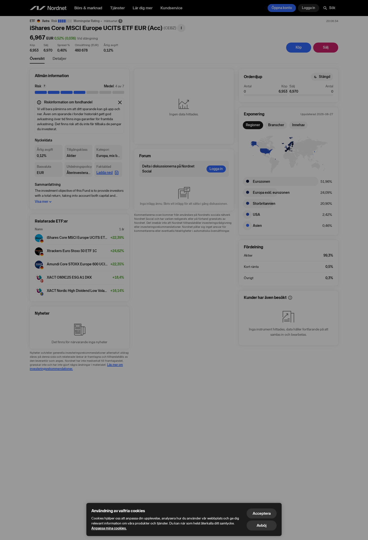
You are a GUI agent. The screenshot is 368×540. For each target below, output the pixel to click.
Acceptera (262, 513)
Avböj (262, 525)
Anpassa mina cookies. (109, 528)
